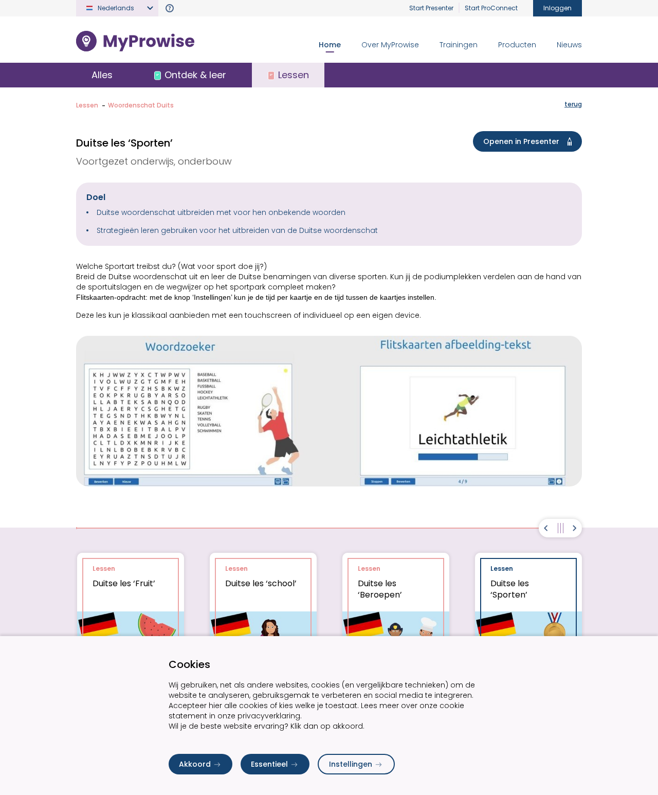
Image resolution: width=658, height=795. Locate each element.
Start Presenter (431, 8)
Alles (102, 74)
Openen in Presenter (521, 141)
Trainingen (459, 45)
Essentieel (269, 764)
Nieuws (569, 45)
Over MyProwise (390, 45)
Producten (517, 45)
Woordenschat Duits (141, 105)
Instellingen (350, 764)
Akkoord (195, 764)
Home (330, 45)
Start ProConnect (491, 8)
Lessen (87, 105)
